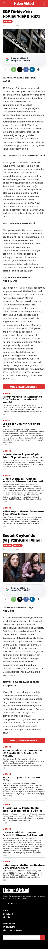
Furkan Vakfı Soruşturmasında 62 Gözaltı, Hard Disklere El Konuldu (22, 399)
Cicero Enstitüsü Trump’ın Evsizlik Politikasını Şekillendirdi (23, 480)
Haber (5, 896)
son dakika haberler (24, 896)
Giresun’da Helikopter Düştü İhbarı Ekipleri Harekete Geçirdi (22, 456)
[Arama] (42, 937)
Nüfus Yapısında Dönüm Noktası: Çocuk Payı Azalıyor (24, 513)
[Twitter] (4, 903)
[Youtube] (12, 903)
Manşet (7, 393)
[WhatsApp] (13, 69)
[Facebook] (26, 69)
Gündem (7, 21)
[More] (38, 69)
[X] (20, 69)
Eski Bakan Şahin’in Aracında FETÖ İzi (21, 425)
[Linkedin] (32, 69)
